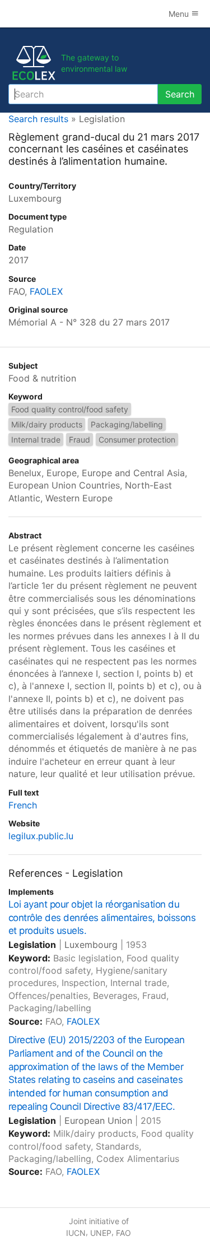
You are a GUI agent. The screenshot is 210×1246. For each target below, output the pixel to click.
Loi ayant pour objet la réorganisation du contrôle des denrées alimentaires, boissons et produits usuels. (101, 918)
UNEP (100, 1233)
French (22, 805)
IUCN (76, 1233)
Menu (180, 13)
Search (179, 94)
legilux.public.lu (40, 835)
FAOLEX (46, 291)
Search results (38, 118)
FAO (123, 1233)
